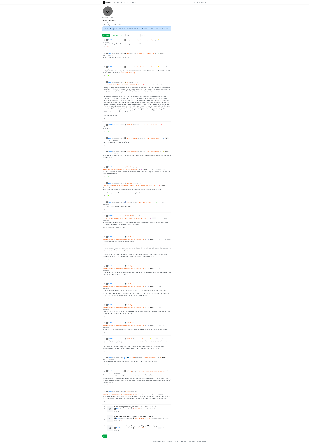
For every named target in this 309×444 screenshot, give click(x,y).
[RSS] (144, 35)
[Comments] (110, 409)
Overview (106, 35)
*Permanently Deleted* (150, 357)
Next (104, 436)
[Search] (194, 2)
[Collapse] (104, 40)
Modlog (177, 441)
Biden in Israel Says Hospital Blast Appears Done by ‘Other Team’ (120, 169)
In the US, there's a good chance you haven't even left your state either (121, 394)
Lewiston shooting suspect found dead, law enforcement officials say (121, 84)
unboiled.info (110, 2)
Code (193, 441)
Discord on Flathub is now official (145, 40)
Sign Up (203, 2)
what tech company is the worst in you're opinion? (152, 371)
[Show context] (156, 40)
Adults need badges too (145, 202)
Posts (121, 35)
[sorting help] (142, 35)
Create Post (130, 2)
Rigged (144, 338)
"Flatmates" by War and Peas (149, 124)
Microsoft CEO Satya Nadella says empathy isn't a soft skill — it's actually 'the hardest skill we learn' (129, 185)
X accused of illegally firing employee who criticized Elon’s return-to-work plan (123, 239)
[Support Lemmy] (135, 2)
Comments (114, 35)
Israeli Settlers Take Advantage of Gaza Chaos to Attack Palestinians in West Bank (124, 218)
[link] (158, 40)
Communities (121, 2)
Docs (189, 441)
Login (198, 2)
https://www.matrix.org (128, 72)
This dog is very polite (153, 138)
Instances (183, 441)
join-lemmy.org (201, 441)
